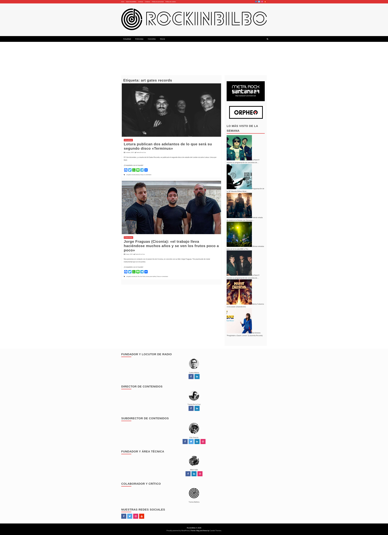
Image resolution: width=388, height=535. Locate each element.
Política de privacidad (158, 1)
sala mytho (153, 276)
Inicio (122, 1)
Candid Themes (215, 530)
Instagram (262, 2)
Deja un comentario (146, 174)
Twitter (259, 2)
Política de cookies (171, 1)
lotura (137, 174)
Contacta (140, 1)
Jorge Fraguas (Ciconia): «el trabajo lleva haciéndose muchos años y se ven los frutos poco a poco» (171, 245)
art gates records (131, 174)
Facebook (256, 2)
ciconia (147, 276)
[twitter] (191, 441)
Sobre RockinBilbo (131, 1)
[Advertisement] (194, 57)
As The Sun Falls (140, 276)
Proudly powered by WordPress (178, 530)
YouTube (265, 2)
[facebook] (191, 376)
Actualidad (127, 39)
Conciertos (152, 39)
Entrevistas (139, 39)
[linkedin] (197, 376)
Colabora (147, 1)
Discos (162, 39)
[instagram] (203, 441)
